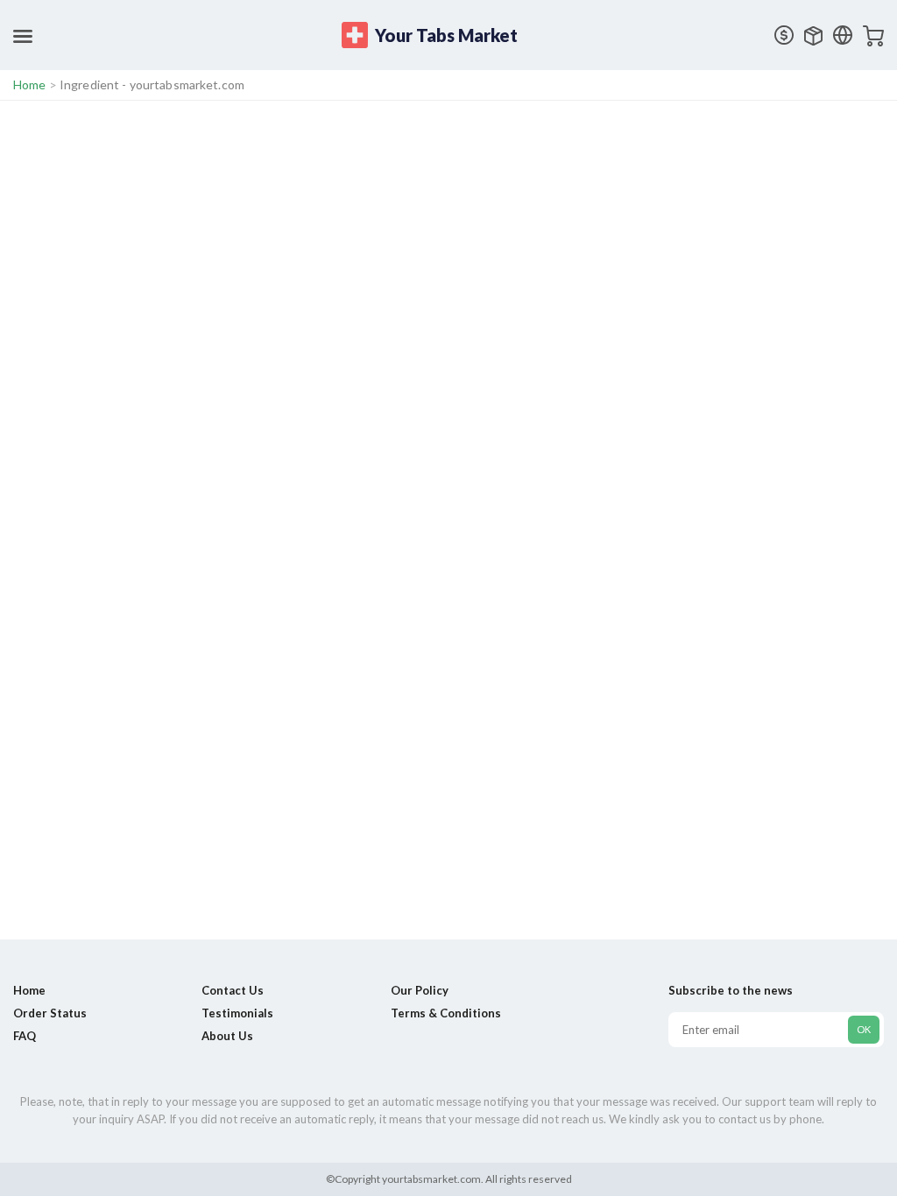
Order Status (50, 1013)
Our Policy (419, 990)
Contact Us (232, 990)
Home (29, 84)
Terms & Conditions (446, 1013)
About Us (227, 1036)
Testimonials (237, 1013)
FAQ (24, 1036)
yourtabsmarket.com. (432, 1178)
